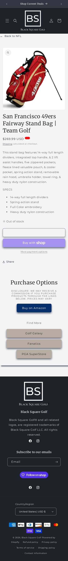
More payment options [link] (34, 251)
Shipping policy (46, 547)
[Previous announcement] (7, 4)
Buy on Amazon (34, 308)
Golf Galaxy (34, 333)
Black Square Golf (31, 537)
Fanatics (34, 343)
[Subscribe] (56, 462)
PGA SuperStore (34, 354)
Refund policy (30, 542)
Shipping (7, 144)
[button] (7, 21)
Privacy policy (49, 542)
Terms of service (25, 547)
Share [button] (10, 261)
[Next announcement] (61, 4)
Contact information (36, 553)
